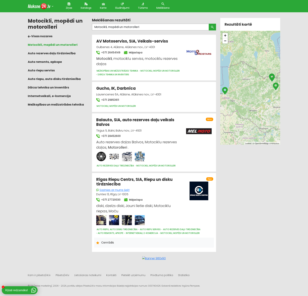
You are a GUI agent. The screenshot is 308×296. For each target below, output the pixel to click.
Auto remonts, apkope (45, 62)
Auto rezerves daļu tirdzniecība (52, 53)
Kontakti (111, 275)
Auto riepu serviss (41, 70)
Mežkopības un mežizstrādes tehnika (56, 105)
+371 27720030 (110, 199)
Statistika (183, 275)
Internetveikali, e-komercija (49, 96)
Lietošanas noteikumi (87, 275)
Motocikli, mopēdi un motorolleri (53, 45)
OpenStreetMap (261, 143)
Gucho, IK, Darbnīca (116, 88)
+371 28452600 (110, 136)
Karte (103, 8)
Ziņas (69, 8)
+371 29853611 (109, 100)
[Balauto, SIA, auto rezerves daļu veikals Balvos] (101, 156)
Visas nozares (41, 36)
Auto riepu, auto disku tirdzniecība (54, 79)
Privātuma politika (161, 275)
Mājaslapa (135, 52)
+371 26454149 (110, 52)
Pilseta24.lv (62, 275)
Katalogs (86, 8)
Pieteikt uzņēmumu (133, 275)
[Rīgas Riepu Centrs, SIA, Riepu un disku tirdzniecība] (101, 220)
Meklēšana (163, 8)
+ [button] (225, 35)
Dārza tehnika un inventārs (48, 87)
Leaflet (248, 143)
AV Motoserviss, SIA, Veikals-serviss (132, 41)
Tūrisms (143, 8)
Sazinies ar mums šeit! (114, 190)
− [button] (225, 41)
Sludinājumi (122, 8)
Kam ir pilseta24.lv (39, 275)
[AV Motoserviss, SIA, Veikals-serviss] (199, 50)
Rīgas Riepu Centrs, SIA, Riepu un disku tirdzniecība (134, 182)
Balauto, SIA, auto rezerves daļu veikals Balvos (135, 122)
